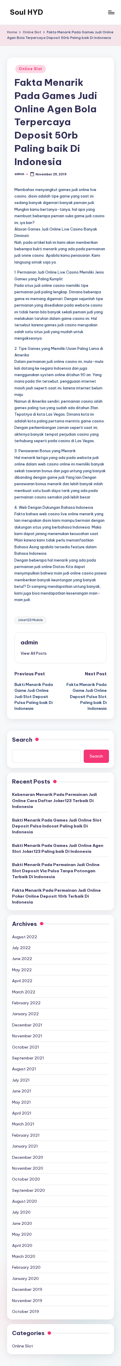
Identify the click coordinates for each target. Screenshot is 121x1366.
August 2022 (24, 936)
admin (29, 642)
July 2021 (21, 1080)
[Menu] (111, 12)
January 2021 (25, 1146)
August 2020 (24, 1201)
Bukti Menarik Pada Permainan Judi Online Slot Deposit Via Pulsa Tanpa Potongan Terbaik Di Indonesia (56, 870)
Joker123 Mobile (30, 620)
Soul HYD (26, 12)
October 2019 (25, 1311)
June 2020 (22, 1223)
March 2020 (23, 1256)
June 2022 (22, 958)
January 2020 (25, 1278)
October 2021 (25, 1047)
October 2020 (26, 1179)
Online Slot (30, 69)
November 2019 (27, 1300)
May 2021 (21, 1102)
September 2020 (28, 1190)
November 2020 (27, 1168)
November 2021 (27, 1036)
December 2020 (27, 1157)
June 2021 (21, 1091)
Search (22, 739)
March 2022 (23, 992)
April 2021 (21, 1113)
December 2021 (27, 1025)
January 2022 (25, 1013)
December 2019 (27, 1289)
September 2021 (28, 1058)
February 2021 (26, 1135)
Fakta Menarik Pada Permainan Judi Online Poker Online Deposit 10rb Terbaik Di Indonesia (56, 896)
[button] (34, 653)
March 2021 (23, 1124)
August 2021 (24, 1069)
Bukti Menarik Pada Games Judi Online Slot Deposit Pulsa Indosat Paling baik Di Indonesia (57, 826)
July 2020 (21, 1212)
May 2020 (22, 1234)
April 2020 (22, 1245)
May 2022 (22, 969)
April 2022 (22, 980)
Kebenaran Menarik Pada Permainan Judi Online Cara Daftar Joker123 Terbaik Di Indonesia (54, 800)
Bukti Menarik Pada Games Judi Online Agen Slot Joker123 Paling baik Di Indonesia (57, 848)
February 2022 (26, 1002)
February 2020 (26, 1267)
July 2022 (21, 947)
